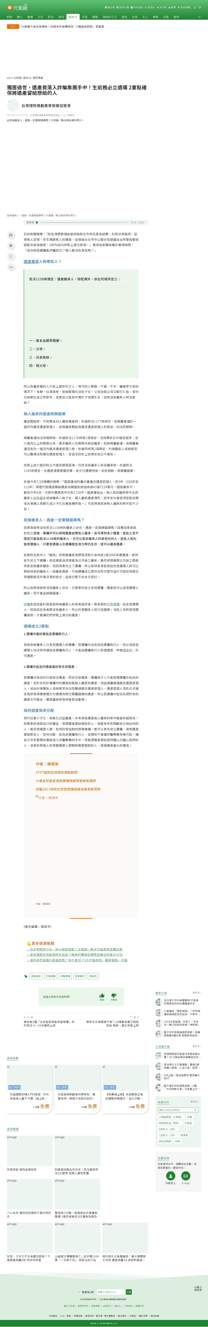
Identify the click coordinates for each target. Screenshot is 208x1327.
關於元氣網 (69, 1306)
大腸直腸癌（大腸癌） (171, 1116)
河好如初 (138, 7)
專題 (156, 17)
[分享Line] (11, 245)
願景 (173, 7)
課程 (61, 17)
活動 (166, 17)
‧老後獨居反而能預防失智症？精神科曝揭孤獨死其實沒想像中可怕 (75, 954)
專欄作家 (140, 1306)
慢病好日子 (110, 17)
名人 (145, 17)
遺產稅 (127, 650)
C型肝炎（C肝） (168, 1135)
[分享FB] (11, 235)
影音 (51, 17)
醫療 (30, 17)
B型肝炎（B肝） (168, 1129)
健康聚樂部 (83, 1306)
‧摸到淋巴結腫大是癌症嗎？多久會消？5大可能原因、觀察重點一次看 (77, 960)
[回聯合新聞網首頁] (10, 8)
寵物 (176, 17)
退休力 (73, 17)
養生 (20, 17)
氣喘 (177, 1141)
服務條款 (89, 1315)
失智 (85, 17)
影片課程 (14, 1087)
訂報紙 (133, 1316)
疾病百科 (107, 1306)
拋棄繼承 (39, 498)
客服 (69, 1315)
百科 (40, 17)
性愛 (135, 17)
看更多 (196, 992)
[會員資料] (195, 7)
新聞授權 (78, 1316)
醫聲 (95, 17)
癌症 (124, 17)
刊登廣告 (53, 1316)
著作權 (99, 1315)
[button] (199, 16)
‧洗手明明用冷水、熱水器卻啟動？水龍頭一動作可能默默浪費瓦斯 (75, 949)
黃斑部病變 (165, 1141)
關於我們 (143, 1316)
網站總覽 (155, 1316)
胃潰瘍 (184, 1135)
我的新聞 (185, 7)
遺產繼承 (31, 261)
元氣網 (17, 78)
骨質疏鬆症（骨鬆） (170, 1123)
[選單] (200, 7)
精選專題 (95, 1306)
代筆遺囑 (113, 604)
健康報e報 (88, 1292)
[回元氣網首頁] (20, 7)
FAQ (62, 1315)
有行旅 (163, 7)
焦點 (9, 17)
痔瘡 (189, 1116)
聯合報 (111, 7)
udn (9, 78)
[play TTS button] (37, 222)
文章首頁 (128, 1306)
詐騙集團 (30, 604)
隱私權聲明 (109, 1315)
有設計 (151, 7)
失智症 (188, 1123)
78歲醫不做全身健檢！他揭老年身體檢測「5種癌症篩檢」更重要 (62, 26)
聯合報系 (122, 1316)
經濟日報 (124, 7)
